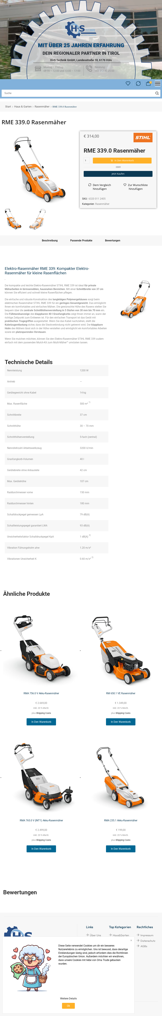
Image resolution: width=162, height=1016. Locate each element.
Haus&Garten (121, 935)
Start (8, 106)
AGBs (143, 946)
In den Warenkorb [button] (41, 721)
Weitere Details (68, 998)
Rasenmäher (42, 106)
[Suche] (157, 93)
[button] (128, 83)
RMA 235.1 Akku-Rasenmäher (120, 820)
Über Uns (95, 935)
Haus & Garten (22, 106)
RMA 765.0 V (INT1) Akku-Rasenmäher (41, 820)
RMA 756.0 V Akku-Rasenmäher (41, 693)
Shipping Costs (43, 713)
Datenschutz (147, 940)
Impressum (146, 935)
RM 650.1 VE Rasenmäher (120, 693)
